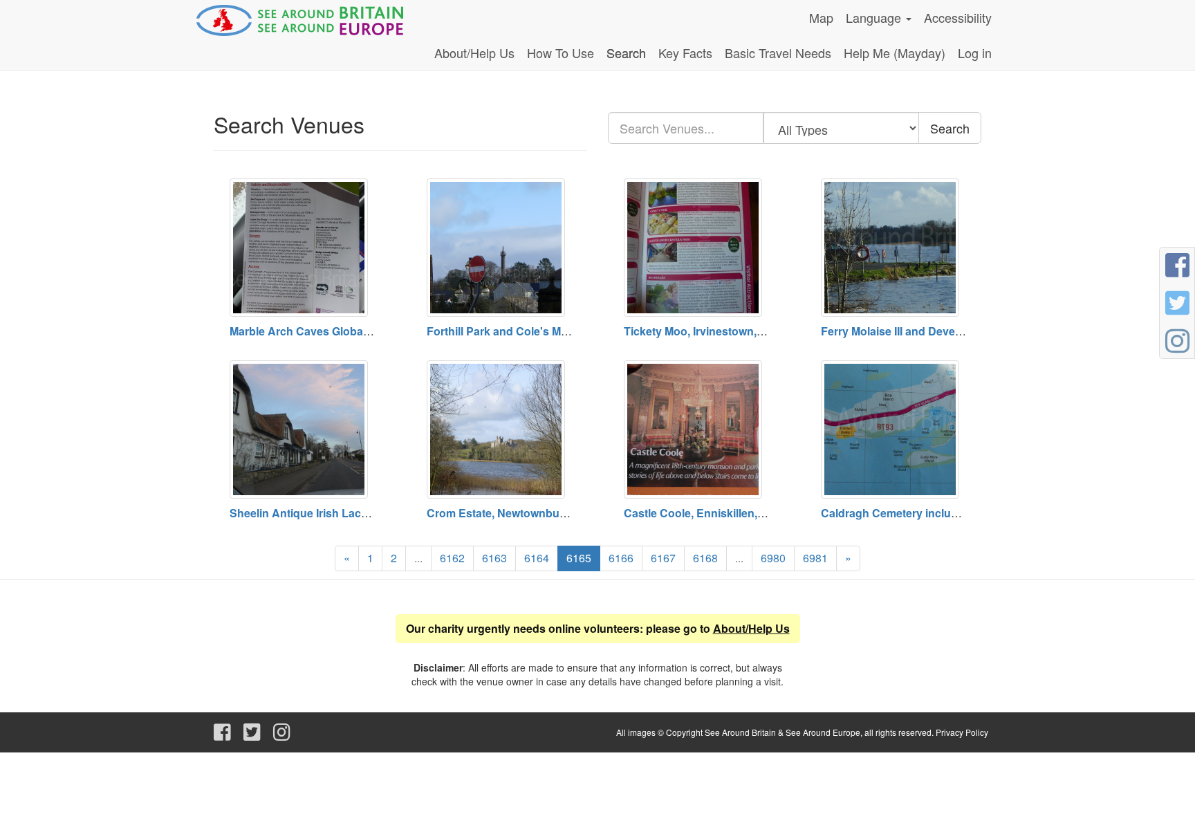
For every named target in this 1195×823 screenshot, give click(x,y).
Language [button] (875, 17)
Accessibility (958, 17)
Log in (975, 53)
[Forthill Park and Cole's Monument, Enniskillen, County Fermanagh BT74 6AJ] (499, 247)
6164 (536, 558)
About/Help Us (474, 53)
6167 (663, 558)
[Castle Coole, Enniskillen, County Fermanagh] (696, 429)
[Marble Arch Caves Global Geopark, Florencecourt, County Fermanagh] (302, 247)
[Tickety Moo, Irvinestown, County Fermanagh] (696, 247)
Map (821, 17)
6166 (621, 558)
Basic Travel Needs (778, 53)
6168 (705, 558)
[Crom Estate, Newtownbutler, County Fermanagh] (499, 429)
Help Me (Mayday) (894, 53)
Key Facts (685, 53)
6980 (773, 558)
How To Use (560, 53)
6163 (494, 558)
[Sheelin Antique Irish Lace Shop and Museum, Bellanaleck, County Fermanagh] (302, 429)
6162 (452, 558)
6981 (815, 558)
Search (626, 53)
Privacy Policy (962, 732)
